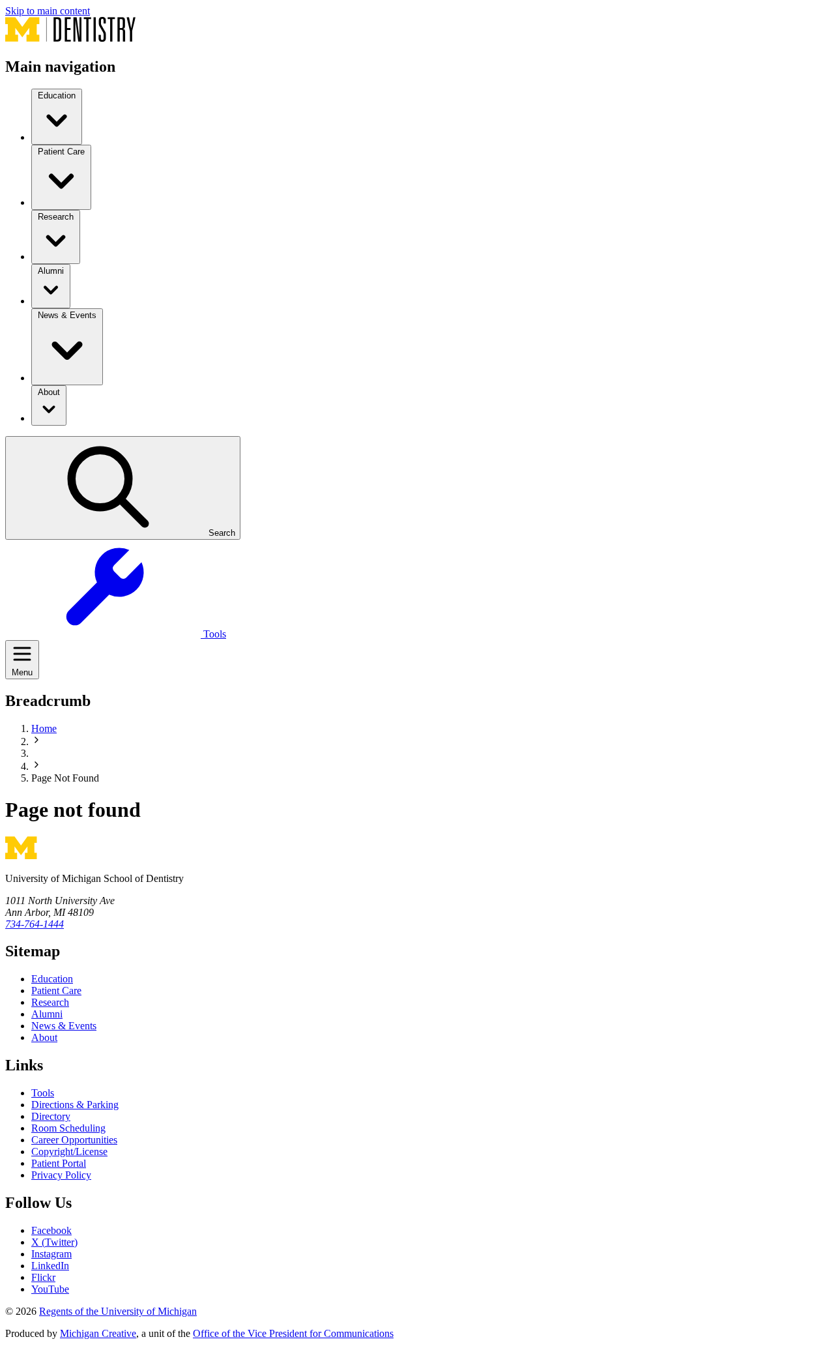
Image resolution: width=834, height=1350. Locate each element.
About (44, 1037)
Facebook (51, 1230)
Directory (50, 1116)
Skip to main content (47, 10)
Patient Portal (58, 1163)
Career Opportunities (74, 1139)
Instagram (51, 1253)
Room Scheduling (68, 1128)
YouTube (50, 1289)
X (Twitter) (54, 1242)
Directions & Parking (75, 1104)
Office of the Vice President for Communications (293, 1333)
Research (50, 1002)
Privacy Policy (61, 1175)
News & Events (63, 1025)
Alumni (47, 1014)
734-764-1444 (34, 924)
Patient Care (56, 990)
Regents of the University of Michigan (118, 1311)
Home (44, 728)
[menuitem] (56, 117)
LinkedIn (50, 1265)
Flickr (43, 1277)
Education (52, 978)
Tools (42, 1092)
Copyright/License (69, 1151)
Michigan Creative (98, 1333)
